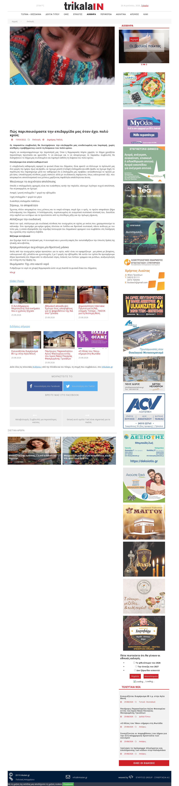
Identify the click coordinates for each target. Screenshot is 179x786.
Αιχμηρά (91, 14)
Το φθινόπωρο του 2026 (148, 662)
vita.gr (12, 272)
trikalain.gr (107, 367)
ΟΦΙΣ (66, 14)
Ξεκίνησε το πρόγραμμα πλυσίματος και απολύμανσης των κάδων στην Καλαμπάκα (143, 749)
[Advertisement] (62, 107)
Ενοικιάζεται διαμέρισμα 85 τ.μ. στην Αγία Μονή (142, 697)
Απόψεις (134, 14)
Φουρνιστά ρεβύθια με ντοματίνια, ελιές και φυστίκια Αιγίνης (87, 457)
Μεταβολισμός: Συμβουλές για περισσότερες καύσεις (35, 421)
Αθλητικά (121, 14)
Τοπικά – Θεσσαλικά (31, 14)
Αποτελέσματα (151, 676)
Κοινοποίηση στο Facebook (47, 386)
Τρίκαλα (144, 5)
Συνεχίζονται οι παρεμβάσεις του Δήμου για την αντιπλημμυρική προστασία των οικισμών (143, 735)
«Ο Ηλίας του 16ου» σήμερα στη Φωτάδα (141, 723)
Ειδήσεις (37, 367)
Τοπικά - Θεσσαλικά (147, 702)
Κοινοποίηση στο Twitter (83, 386)
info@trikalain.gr (80, 777)
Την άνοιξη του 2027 (148, 666)
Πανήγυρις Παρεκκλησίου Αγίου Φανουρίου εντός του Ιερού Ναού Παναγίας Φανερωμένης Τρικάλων (142, 710)
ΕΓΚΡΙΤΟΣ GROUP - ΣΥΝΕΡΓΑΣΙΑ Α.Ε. (152, 777)
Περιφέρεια (106, 14)
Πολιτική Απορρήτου (25, 779)
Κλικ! (145, 14)
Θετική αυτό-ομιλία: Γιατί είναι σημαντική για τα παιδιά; (88, 421)
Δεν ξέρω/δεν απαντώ (148, 670)
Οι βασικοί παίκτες (145, 45)
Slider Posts (17, 281)
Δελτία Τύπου (52, 14)
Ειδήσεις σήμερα (20, 326)
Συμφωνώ (68, 784)
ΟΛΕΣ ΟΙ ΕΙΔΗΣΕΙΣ (144, 763)
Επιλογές (77, 14)
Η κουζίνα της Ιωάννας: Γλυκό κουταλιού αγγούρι (32, 457)
